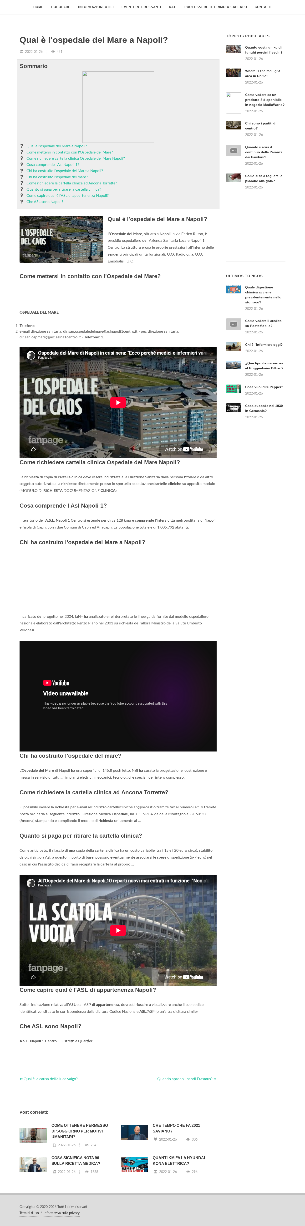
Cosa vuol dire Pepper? (264, 387)
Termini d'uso (29, 1213)
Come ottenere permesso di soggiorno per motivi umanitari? (79, 1131)
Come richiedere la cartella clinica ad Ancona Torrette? (71, 183)
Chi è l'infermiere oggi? (264, 344)
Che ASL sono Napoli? (44, 202)
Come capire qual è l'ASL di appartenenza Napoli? (67, 196)
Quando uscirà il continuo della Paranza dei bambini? (264, 152)
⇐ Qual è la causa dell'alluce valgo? (49, 1079)
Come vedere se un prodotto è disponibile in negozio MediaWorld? (265, 100)
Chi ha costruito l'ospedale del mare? (57, 177)
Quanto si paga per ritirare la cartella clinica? (63, 189)
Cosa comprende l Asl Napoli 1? (52, 165)
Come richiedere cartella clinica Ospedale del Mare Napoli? (75, 158)
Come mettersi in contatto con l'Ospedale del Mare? (69, 152)
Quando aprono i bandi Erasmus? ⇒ (187, 1079)
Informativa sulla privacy (62, 1213)
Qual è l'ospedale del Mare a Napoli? (56, 146)
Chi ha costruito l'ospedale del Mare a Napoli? (64, 171)
